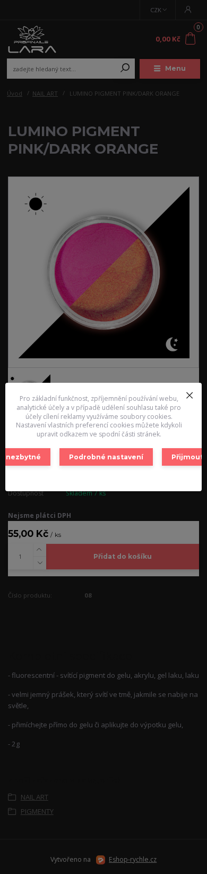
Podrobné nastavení (106, 457)
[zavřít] (189, 393)
